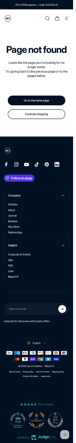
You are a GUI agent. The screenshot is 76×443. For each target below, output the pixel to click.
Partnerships (15, 232)
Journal (12, 215)
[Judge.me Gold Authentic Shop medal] (36, 420)
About (11, 210)
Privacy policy (28, 372)
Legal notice (46, 376)
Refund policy (14, 372)
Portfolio (12, 204)
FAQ (10, 265)
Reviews (13, 221)
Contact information (31, 376)
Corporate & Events (19, 254)
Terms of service (42, 372)
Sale (10, 260)
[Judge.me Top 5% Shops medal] (55, 420)
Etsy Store (13, 226)
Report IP (13, 276)
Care (10, 271)
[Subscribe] (62, 309)
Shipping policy (58, 372)
